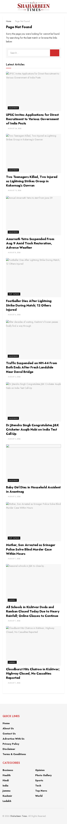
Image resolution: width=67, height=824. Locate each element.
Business (8, 770)
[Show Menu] (4, 6)
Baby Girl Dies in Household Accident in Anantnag (33, 489)
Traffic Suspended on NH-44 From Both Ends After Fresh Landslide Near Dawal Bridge (31, 367)
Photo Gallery (43, 775)
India (5, 785)
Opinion (39, 770)
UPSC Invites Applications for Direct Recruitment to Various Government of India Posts (32, 119)
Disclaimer (9, 749)
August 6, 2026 (13, 314)
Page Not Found (22, 21)
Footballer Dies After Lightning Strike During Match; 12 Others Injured (29, 305)
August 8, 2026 (13, 252)
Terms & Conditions (14, 754)
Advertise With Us (13, 738)
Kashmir (13, 107)
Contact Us (9, 733)
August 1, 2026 (13, 558)
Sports (39, 780)
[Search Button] (63, 6)
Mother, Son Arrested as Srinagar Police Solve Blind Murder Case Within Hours (30, 549)
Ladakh (7, 801)
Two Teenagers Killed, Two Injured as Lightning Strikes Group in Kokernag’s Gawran (31, 181)
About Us (8, 728)
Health (6, 775)
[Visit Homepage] (33, 6)
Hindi (6, 780)
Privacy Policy (11, 744)
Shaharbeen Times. (19, 816)
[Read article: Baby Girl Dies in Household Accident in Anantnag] (33, 464)
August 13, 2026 (14, 190)
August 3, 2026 (13, 376)
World (38, 796)
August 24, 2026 (14, 128)
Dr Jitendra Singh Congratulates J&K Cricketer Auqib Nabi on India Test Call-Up (32, 429)
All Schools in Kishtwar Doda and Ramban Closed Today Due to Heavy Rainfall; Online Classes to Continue (32, 611)
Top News (14, 294)
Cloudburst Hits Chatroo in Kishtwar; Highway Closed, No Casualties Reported (33, 673)
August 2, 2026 (13, 496)
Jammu (12, 600)
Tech (38, 785)
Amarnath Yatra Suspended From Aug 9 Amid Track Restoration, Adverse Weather (30, 243)
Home (8, 21)
